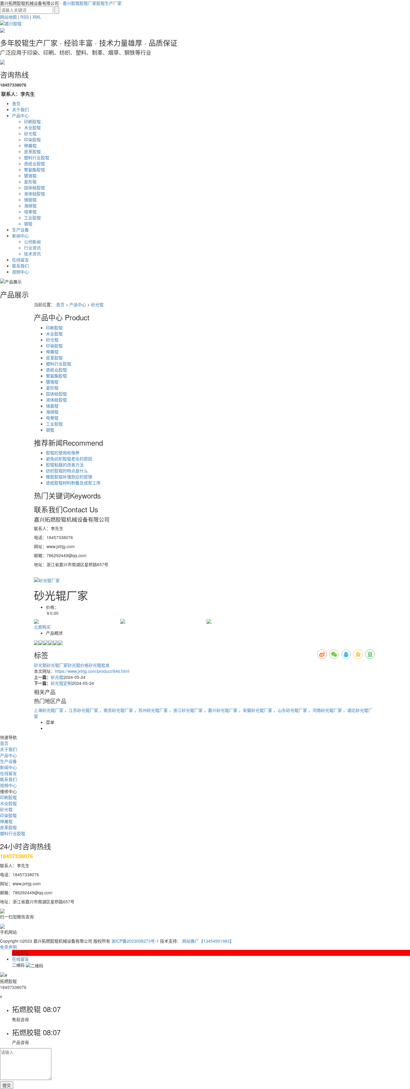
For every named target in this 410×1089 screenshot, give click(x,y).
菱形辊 (30, 181)
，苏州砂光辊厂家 (151, 710)
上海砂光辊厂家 (49, 710)
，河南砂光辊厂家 (325, 710)
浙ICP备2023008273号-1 (135, 941)
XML (36, 17)
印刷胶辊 (32, 121)
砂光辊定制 (61, 683)
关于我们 (20, 109)
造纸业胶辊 (34, 163)
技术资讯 (32, 254)
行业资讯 (32, 248)
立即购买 (42, 627)
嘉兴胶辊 (71, 3)
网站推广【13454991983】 (208, 941)
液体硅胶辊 (34, 194)
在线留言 (20, 260)
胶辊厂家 (88, 3)
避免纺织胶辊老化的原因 (69, 459)
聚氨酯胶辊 (34, 169)
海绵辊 (30, 206)
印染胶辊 (32, 139)
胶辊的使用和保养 (63, 453)
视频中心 (20, 272)
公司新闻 (32, 242)
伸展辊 (30, 145)
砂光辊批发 (99, 665)
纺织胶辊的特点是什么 (67, 471)
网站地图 (8, 17)
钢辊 (28, 224)
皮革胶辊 (32, 151)
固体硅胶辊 (34, 188)
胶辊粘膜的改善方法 (65, 465)
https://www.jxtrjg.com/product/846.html (92, 671)
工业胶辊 (32, 218)
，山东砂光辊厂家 (290, 710)
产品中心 (20, 115)
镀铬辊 (30, 175)
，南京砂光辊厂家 (116, 710)
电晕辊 (30, 212)
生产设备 (20, 230)
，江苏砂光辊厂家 (82, 710)
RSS (24, 17)
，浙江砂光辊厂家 (186, 710)
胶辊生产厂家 (109, 3)
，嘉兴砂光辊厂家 (221, 710)
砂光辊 (30, 133)
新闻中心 (20, 236)
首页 (16, 103)
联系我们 (20, 266)
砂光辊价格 (78, 665)
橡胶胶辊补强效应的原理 (69, 477)
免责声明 (8, 947)
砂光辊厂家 (57, 665)
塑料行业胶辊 (36, 157)
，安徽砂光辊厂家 (256, 710)
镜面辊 (30, 200)
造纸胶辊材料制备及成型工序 (73, 483)
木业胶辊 (32, 127)
